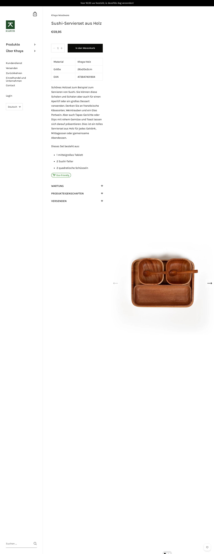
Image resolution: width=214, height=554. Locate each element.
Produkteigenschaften (67, 193)
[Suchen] (35, 543)
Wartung (57, 185)
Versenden (59, 201)
